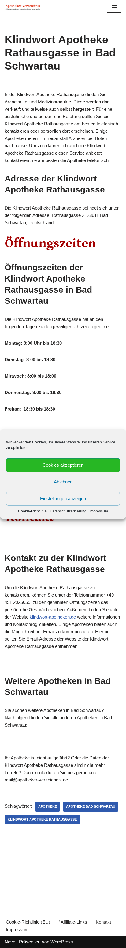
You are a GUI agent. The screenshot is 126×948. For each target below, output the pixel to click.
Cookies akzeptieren (63, 465)
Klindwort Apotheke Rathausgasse (42, 819)
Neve (10, 941)
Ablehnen (63, 481)
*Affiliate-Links (73, 922)
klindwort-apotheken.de (52, 616)
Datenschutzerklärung (68, 511)
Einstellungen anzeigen (63, 498)
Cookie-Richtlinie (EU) (28, 922)
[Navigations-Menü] (114, 7)
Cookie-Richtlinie (32, 511)
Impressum (99, 511)
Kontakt (103, 922)
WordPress (61, 941)
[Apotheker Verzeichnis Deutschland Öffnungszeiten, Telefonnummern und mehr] (23, 7)
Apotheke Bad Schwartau (90, 806)
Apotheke (47, 806)
